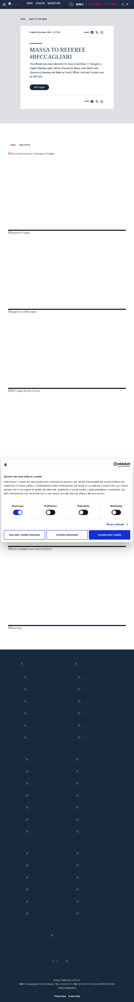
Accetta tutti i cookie (109, 534)
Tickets (96, 4)
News (29, 3)
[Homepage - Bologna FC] (17, 4)
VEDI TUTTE (24, 145)
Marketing (54, 3)
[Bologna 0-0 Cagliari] (67, 270)
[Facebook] (57, 961)
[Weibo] (81, 961)
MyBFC (80, 4)
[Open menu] (4, 5)
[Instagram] (53, 961)
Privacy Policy (60, 996)
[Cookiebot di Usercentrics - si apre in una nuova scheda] (116, 464)
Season (40, 3)
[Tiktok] (71, 961)
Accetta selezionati (67, 534)
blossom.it (71, 988)
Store (111, 4)
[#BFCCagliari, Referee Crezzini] (67, 428)
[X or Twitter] (62, 961)
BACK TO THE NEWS (38, 19)
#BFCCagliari (39, 87)
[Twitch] (76, 961)
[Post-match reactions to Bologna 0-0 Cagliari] (67, 191)
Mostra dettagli (115, 524)
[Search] (123, 4)
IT (127, 4)
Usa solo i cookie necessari (24, 534)
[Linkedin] (67, 961)
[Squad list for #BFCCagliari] (67, 349)
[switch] (50, 512)
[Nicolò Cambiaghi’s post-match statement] (67, 586)
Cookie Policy (74, 996)
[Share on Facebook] (92, 32)
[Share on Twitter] (96, 32)
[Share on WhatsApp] (101, 32)
